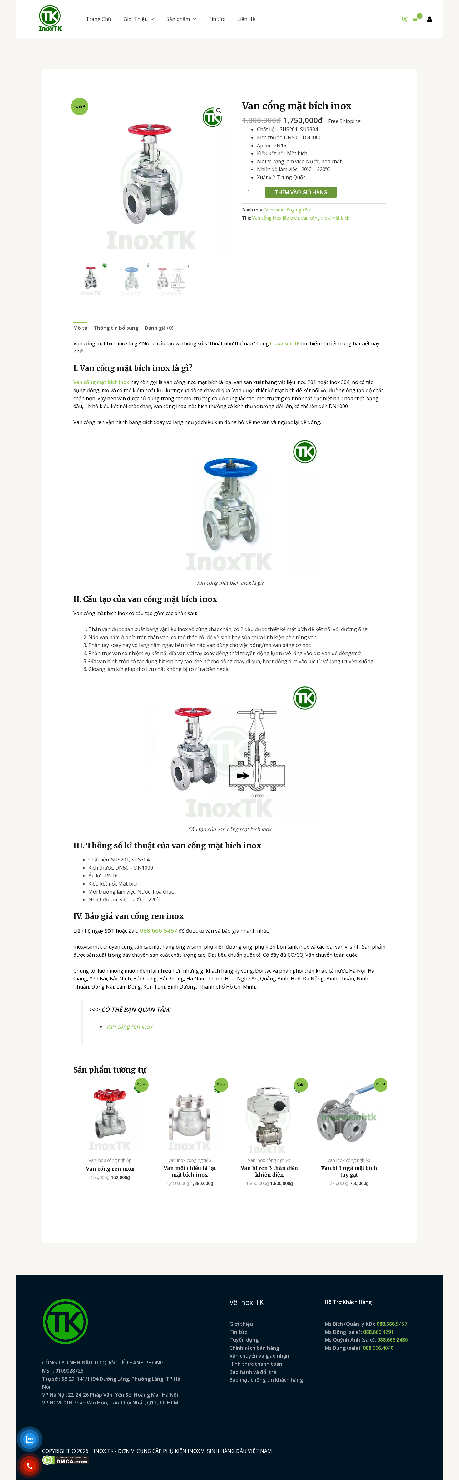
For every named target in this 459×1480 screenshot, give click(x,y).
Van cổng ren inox (129, 1026)
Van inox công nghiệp (287, 210)
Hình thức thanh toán (256, 1363)
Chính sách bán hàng (254, 1347)
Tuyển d (239, 1339)
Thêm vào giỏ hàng (301, 192)
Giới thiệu (241, 1323)
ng (255, 1339)
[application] (151, 19)
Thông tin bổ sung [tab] (116, 327)
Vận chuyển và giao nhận (259, 1355)
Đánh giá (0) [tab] (159, 327)
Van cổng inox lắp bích (275, 218)
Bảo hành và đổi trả (253, 1372)
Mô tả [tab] (80, 327)
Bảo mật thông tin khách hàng (266, 1379)
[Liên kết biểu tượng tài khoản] (429, 19)
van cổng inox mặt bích (325, 218)
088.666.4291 (378, 1332)
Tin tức (238, 1332)
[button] (138, 19)
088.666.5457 (392, 1323)
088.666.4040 (378, 1347)
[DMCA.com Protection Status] (65, 1459)
